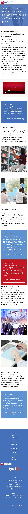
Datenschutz (14, 450)
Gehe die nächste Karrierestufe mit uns (14, 413)
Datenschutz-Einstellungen (14, 505)
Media (14, 435)
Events (14, 440)
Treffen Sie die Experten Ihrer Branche (14, 280)
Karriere (14, 442)
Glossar (14, 453)
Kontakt (14, 459)
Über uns (14, 444)
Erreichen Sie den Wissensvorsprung (14, 119)
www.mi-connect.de (14, 484)
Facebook (14, 455)
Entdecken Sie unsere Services (14, 254)
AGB (14, 446)
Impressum (14, 448)
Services (14, 433)
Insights (14, 438)
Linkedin (14, 457)
